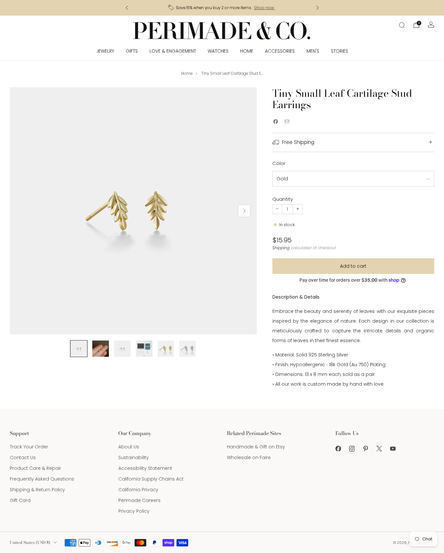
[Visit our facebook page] (338, 449)
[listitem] (222, 8)
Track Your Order (29, 447)
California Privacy (138, 489)
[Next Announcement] (317, 8)
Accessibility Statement (145, 468)
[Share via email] (287, 121)
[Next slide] (244, 211)
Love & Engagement (173, 51)
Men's (313, 51)
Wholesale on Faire (249, 457)
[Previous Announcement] (127, 8)
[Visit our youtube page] (392, 449)
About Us (128, 447)
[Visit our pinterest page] (365, 449)
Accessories (280, 51)
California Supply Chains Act (151, 479)
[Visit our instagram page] (352, 449)
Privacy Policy (134, 511)
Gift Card (20, 500)
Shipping (281, 248)
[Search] (401, 25)
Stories (339, 51)
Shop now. (264, 7)
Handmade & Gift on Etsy (256, 447)
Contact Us (23, 457)
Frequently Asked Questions (42, 479)
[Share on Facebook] (275, 121)
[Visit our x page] (379, 449)
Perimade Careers (139, 500)
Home (246, 51)
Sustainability (133, 457)
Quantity (282, 199)
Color (278, 163)
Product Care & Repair (35, 468)
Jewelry (105, 51)
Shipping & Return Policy (37, 489)
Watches (218, 51)
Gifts (132, 51)
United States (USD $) (30, 542)
